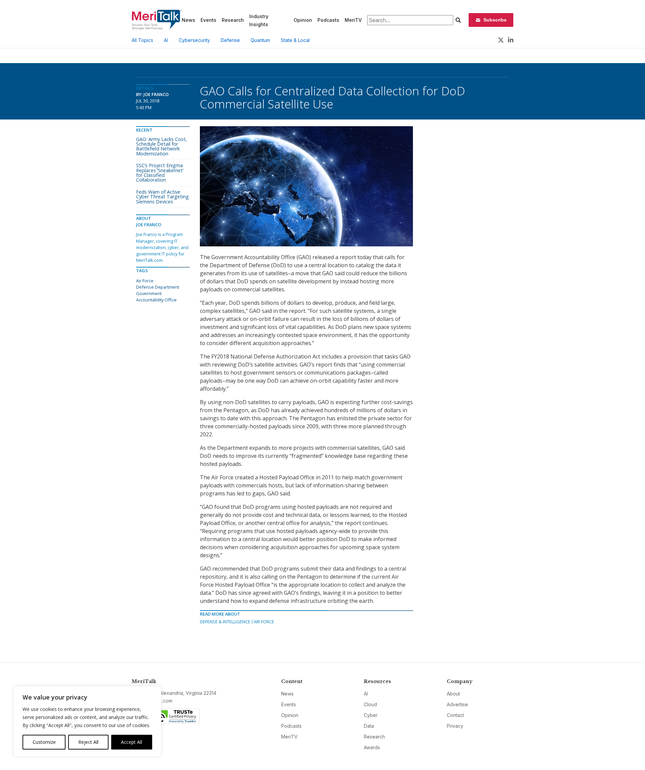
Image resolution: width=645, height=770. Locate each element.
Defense (230, 40)
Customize (44, 742)
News (188, 20)
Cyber (371, 715)
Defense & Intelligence (225, 622)
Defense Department (157, 287)
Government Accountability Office (156, 296)
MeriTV (353, 20)
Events (208, 20)
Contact (455, 715)
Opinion (303, 20)
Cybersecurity (194, 40)
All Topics (142, 40)
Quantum (260, 40)
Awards (372, 747)
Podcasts (328, 20)
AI (166, 40)
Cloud (370, 704)
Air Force (264, 622)
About (453, 693)
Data (369, 726)
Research (233, 20)
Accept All (131, 742)
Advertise (457, 704)
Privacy (455, 726)
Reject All (88, 742)
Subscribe (495, 19)
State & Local (295, 40)
